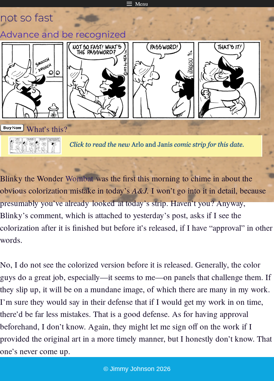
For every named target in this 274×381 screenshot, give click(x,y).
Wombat (79, 178)
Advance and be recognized (63, 34)
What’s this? (46, 128)
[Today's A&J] (131, 153)
